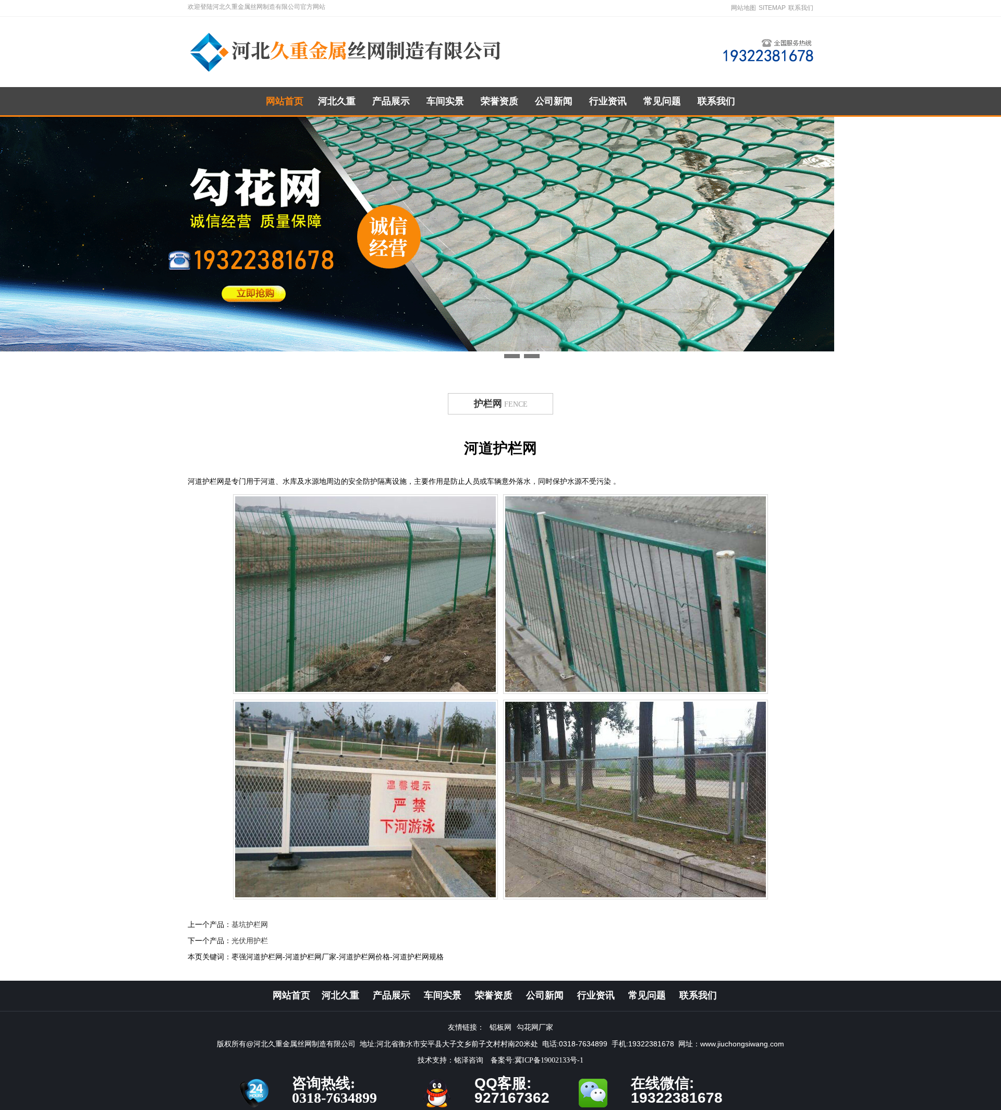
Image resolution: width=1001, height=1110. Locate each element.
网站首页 (284, 101)
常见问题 (662, 101)
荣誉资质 (499, 101)
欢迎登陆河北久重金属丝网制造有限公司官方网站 (256, 6)
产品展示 (391, 101)
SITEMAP (772, 7)
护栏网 (488, 403)
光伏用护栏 (249, 941)
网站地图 (743, 7)
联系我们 (800, 7)
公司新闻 (553, 101)
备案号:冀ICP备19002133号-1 (537, 1060)
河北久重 (337, 101)
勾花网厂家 (535, 1027)
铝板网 (500, 1027)
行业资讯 (608, 101)
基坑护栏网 (249, 925)
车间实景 (445, 101)
